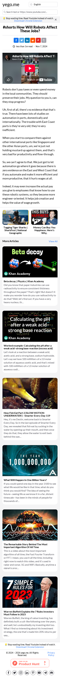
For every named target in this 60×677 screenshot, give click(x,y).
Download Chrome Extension (28, 21)
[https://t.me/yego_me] (45, 672)
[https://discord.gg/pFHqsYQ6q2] (51, 672)
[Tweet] (21, 40)
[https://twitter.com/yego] (14, 672)
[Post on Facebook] (16, 40)
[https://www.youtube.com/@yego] (39, 672)
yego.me (9, 4)
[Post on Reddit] (32, 40)
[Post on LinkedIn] (27, 40)
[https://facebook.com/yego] (8, 672)
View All (53, 241)
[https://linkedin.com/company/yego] (26, 672)
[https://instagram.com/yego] (20, 672)
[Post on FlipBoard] (38, 40)
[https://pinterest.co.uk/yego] (33, 672)
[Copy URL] (43, 40)
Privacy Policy (51, 654)
